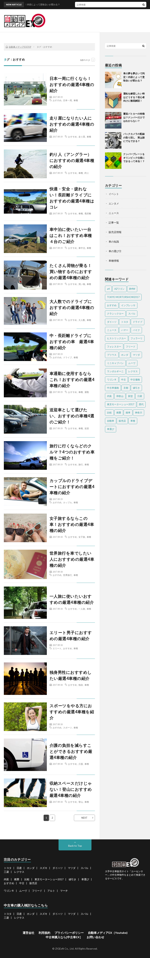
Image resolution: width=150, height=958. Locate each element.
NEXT (84, 817)
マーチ (64, 890)
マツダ (136, 354)
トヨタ (124, 321)
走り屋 (81, 136)
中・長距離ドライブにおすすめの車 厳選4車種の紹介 (72, 341)
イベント (114, 193)
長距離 (88, 213)
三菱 (6, 871)
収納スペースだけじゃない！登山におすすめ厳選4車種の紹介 (71, 789)
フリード (130, 346)
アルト (51, 890)
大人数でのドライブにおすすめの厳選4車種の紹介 (72, 307)
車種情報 (114, 260)
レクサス (133, 371)
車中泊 (81, 248)
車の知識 (114, 241)
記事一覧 (114, 222)
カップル (67, 502)
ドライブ (67, 357)
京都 (125, 387)
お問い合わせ (95, 937)
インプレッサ (128, 305)
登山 (80, 802)
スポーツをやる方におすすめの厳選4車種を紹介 (72, 711)
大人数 (81, 320)
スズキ (43, 867)
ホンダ (124, 354)
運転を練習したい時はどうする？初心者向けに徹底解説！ (134, 97)
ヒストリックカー (116, 338)
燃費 (118, 412)
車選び (110, 429)
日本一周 (67, 100)
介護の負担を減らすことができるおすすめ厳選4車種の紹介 (71, 751)
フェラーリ (136, 338)
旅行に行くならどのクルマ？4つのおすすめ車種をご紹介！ (72, 451)
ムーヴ (131, 363)
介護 (80, 764)
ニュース (114, 213)
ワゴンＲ (112, 379)
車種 (76, 100)
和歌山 (119, 396)
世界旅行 (67, 575)
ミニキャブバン (115, 363)
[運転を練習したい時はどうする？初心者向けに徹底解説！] (113, 100)
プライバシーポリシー (69, 932)
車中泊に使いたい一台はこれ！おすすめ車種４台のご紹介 (71, 235)
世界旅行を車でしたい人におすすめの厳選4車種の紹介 (72, 559)
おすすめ (57, 100)
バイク (136, 330)
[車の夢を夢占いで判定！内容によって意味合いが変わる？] (113, 80)
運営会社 (28, 932)
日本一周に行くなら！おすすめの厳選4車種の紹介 (72, 84)
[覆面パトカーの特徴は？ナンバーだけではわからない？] (113, 120)
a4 (108, 288)
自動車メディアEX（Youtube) (108, 932)
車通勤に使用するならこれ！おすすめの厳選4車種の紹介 (72, 379)
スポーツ (67, 727)
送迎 (87, 428)
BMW (132, 288)
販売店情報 (115, 232)
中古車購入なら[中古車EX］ (64, 937)
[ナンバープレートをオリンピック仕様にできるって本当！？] (113, 160)
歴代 (141, 404)
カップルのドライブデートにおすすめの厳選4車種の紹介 (72, 486)
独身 (80, 685)
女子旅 (81, 537)
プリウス (112, 354)
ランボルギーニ (115, 371)
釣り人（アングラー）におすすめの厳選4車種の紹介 (72, 160)
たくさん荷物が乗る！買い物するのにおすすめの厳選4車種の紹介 (71, 271)
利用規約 (44, 932)
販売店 (122, 420)
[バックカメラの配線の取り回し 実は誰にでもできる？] (113, 140)
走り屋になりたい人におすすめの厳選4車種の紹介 (72, 124)
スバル (131, 313)
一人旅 (81, 609)
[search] (143, 4)
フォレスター (114, 346)
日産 (139, 396)
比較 (109, 412)
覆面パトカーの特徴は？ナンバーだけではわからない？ (134, 117)
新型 (130, 396)
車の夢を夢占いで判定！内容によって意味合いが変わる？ (134, 77)
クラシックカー (115, 313)
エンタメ (114, 203)
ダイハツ (112, 321)
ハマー (124, 330)
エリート (57, 648)
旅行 (80, 464)
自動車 (110, 420)
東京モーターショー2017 (120, 404)
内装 (109, 396)
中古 (123, 379)
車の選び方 (115, 251)
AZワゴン (119, 288)
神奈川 (138, 412)
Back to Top (75, 845)
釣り (87, 173)
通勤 (87, 392)
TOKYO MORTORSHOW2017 (123, 297)
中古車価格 (113, 387)
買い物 (81, 284)
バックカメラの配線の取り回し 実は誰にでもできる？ (134, 137)
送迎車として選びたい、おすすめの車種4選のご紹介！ (72, 415)
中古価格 (135, 379)
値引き (136, 387)
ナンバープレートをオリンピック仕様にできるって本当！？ (134, 158)
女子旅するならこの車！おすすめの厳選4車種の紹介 (72, 524)
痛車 (128, 412)
